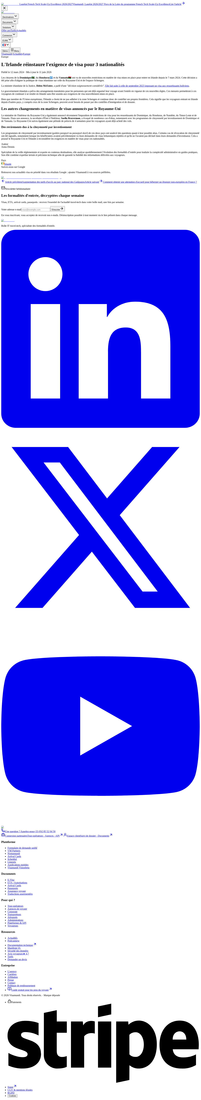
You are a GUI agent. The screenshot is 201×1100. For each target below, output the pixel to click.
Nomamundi (14, 853)
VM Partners (14, 850)
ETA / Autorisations (17, 882)
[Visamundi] (7, 12)
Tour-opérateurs (15, 906)
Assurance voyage (17, 891)
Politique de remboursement (21, 985)
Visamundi (6, 54)
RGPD (11, 1092)
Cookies (12, 1096)
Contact (11, 982)
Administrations (15, 920)
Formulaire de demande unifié (22, 848)
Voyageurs (13, 925)
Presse (11, 980)
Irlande (7, 164)
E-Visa (11, 879)
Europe (26, 54)
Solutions (7, 27)
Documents (8, 22)
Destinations (8, 17)
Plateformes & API (17, 923)
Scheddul (12, 859)
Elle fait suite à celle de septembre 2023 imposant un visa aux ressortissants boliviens (147, 85)
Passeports (13, 888)
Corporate (12, 911)
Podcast (13, 940)
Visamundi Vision (18, 867)
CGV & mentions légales (20, 1090)
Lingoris (12, 862)
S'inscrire (56, 210)
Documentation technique (20, 945)
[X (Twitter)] (100, 625)
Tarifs (13, 30)
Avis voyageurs (18, 953)
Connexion (7, 35)
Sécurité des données (18, 950)
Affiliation (13, 977)
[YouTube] (100, 824)
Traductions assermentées (20, 894)
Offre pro (6, 30)
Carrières (12, 974)
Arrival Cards (14, 856)
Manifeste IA (14, 948)
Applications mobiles (18, 864)
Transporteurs (14, 914)
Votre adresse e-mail (11, 209)
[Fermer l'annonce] (4, 8)
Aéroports (12, 917)
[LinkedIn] (100, 427)
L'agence (12, 971)
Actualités (21, 30)
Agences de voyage (17, 908)
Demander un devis (17, 959)
